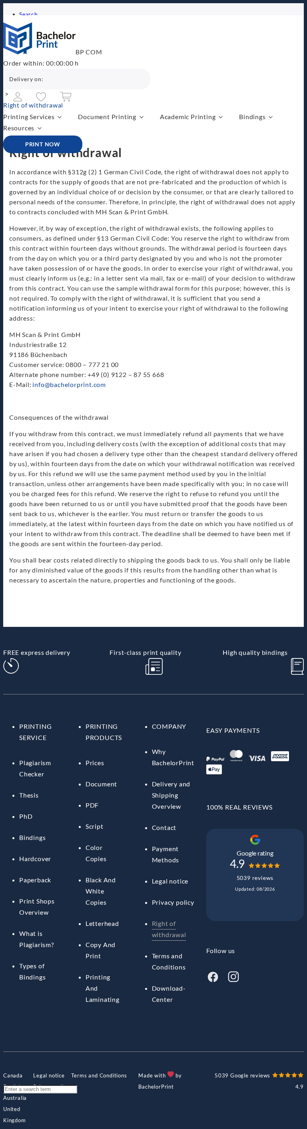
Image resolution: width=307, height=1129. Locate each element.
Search (28, 14)
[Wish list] (41, 99)
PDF (92, 805)
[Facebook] (212, 980)
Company (169, 726)
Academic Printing (188, 116)
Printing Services (29, 116)
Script (95, 826)
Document (101, 784)
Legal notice (170, 881)
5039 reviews (255, 877)
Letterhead (102, 923)
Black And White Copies (101, 891)
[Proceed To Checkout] (66, 99)
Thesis (29, 795)
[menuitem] (13, 1075)
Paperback (35, 880)
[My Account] (17, 99)
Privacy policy (173, 902)
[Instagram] (233, 980)
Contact (164, 827)
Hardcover (35, 858)
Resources (18, 128)
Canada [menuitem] (13, 1075)
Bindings (252, 116)
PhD (25, 816)
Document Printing (107, 116)
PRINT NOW (42, 144)
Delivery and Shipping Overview (171, 795)
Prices (95, 762)
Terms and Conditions (99, 1075)
